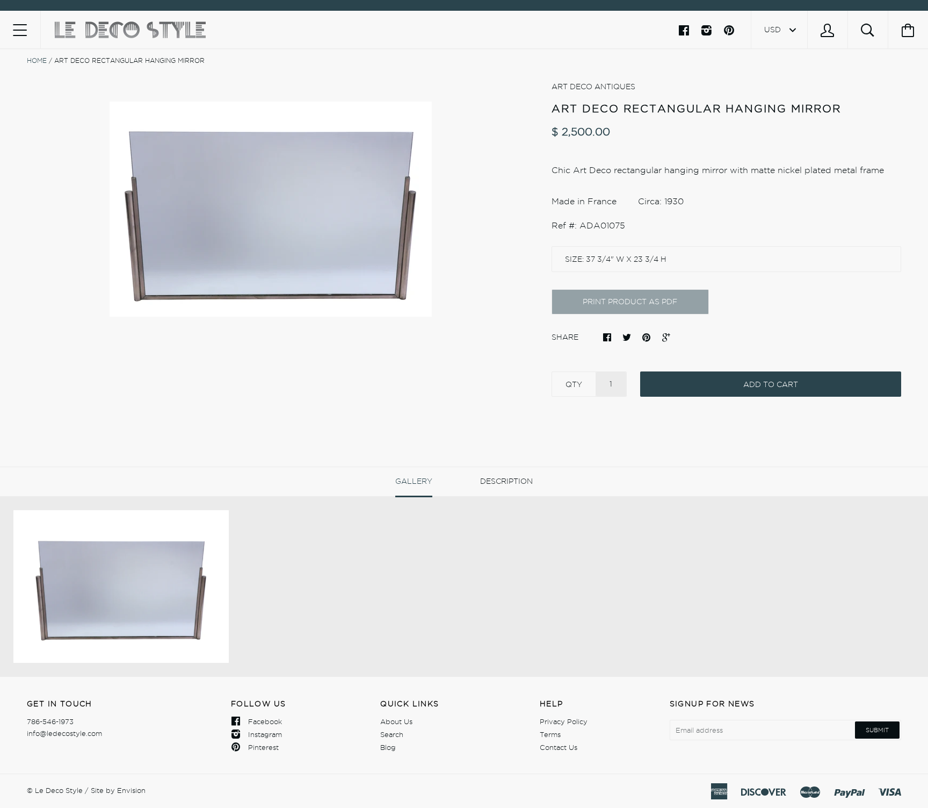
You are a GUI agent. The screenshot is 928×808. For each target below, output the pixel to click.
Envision (131, 790)
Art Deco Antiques (593, 86)
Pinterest (263, 747)
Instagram (265, 734)
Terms (550, 734)
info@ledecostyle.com (64, 733)
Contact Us (558, 747)
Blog (388, 747)
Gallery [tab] (413, 481)
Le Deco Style (59, 790)
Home (37, 60)
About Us (396, 721)
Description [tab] (506, 481)
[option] (270, 209)
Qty (574, 384)
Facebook (265, 721)
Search (391, 734)
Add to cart (770, 384)
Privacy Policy (564, 721)
